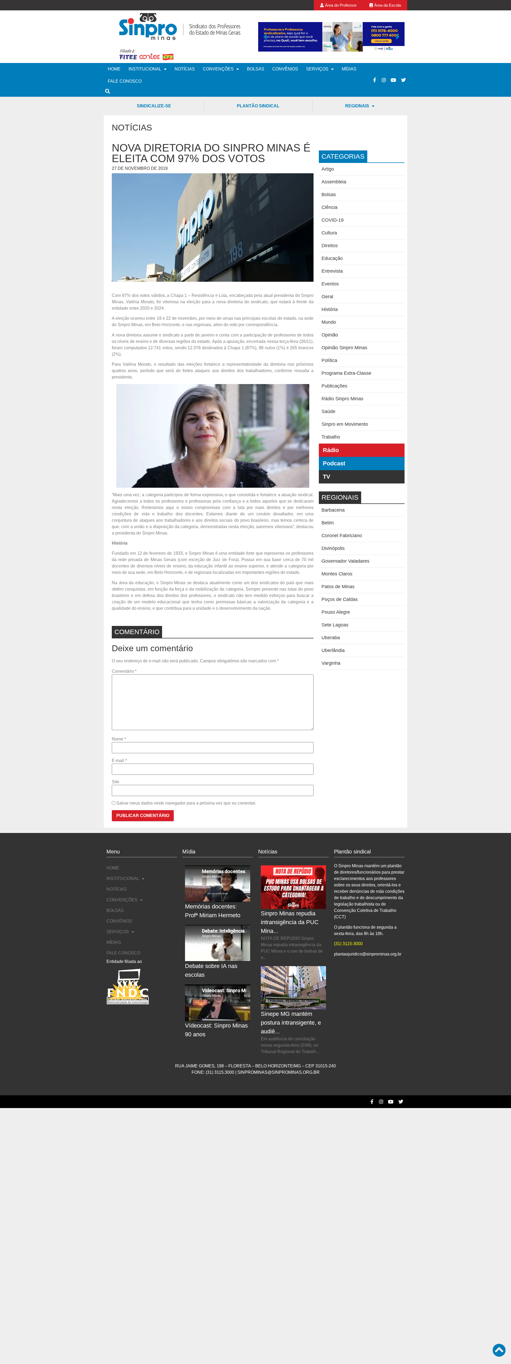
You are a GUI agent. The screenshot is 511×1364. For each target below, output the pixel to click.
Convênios (285, 69)
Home (114, 69)
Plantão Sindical (258, 106)
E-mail (119, 761)
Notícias (185, 69)
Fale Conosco (125, 81)
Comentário (124, 671)
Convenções (218, 69)
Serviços (317, 69)
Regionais (357, 106)
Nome (119, 739)
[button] (265, 37)
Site (115, 782)
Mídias (349, 69)
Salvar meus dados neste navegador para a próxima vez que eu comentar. (186, 803)
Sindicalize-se (154, 106)
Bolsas (255, 69)
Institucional (145, 69)
